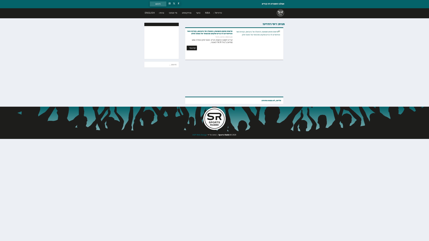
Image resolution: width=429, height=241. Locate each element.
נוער (198, 13)
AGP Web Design (199, 135)
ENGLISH (150, 13)
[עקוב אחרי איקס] (174, 3)
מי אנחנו (173, 13)
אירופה (222, 37)
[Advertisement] (234, 78)
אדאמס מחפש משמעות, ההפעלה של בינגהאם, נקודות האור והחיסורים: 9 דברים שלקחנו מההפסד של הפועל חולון (209, 32)
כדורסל (218, 13)
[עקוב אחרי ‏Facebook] (178, 3)
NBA (207, 13)
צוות (162, 13)
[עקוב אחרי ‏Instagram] (169, 3)
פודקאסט (186, 13)
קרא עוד (192, 48)
